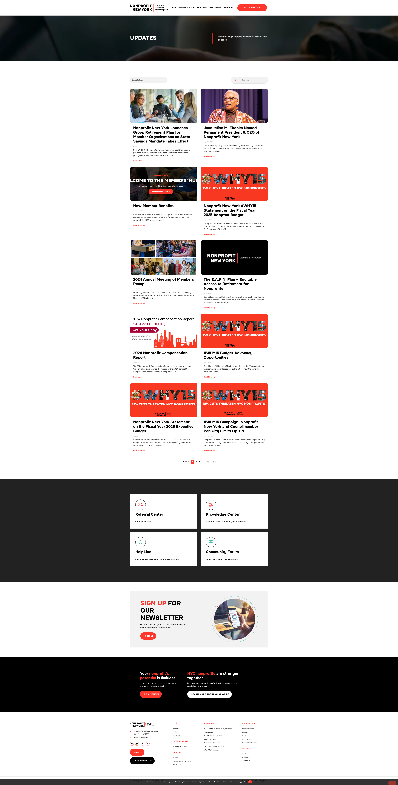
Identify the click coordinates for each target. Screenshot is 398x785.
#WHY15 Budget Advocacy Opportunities (228, 355)
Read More (137, 161)
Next (213, 462)
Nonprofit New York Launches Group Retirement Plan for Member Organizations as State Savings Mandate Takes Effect (161, 134)
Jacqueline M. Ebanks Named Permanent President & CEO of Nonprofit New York (231, 132)
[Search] (235, 80)
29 (208, 461)
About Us (228, 8)
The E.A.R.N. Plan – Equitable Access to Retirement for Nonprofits (230, 284)
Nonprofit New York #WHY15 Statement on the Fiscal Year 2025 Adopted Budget (230, 210)
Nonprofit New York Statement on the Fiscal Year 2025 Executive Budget (163, 426)
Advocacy (202, 8)
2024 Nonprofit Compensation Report (160, 355)
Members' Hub (248, 723)
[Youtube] (132, 744)
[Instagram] (148, 744)
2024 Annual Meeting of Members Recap (163, 281)
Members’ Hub (215, 8)
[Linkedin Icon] (137, 744)
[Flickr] (142, 744)
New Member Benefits (153, 205)
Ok (250, 782)
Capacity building (186, 8)
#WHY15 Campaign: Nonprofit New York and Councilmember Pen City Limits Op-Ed (231, 426)
